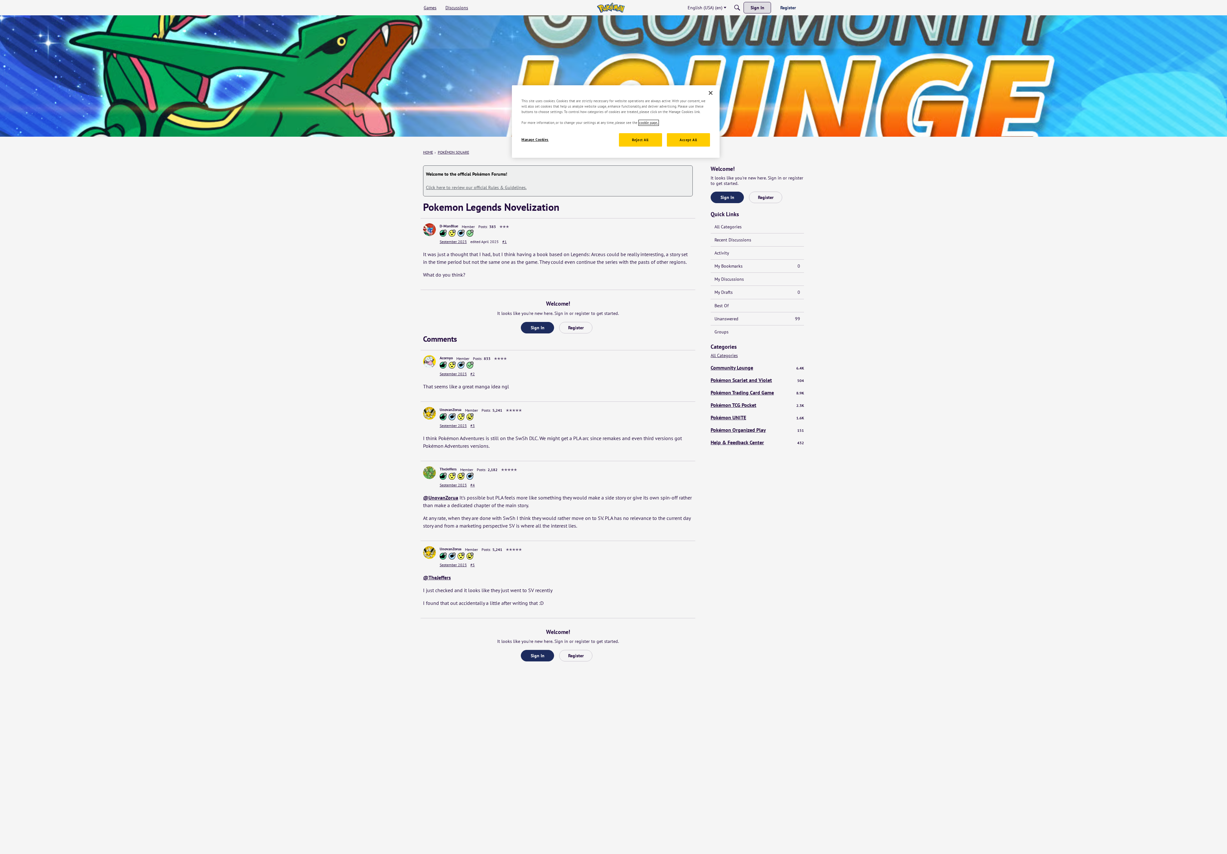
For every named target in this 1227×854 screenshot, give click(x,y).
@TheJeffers (437, 577)
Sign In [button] (537, 328)
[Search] (737, 7)
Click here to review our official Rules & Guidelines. (476, 187)
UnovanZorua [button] (450, 409)
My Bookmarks (757, 266)
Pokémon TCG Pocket (757, 405)
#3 (472, 425)
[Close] (711, 93)
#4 (472, 485)
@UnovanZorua (440, 497)
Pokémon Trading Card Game (757, 392)
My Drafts (757, 292)
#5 (472, 564)
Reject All (640, 140)
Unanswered (757, 319)
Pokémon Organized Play (757, 430)
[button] (429, 229)
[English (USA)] (611, 8)
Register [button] (576, 328)
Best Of (721, 306)
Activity (721, 253)
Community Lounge (757, 367)
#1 (504, 241)
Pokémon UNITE (757, 417)
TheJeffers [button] (448, 469)
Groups (721, 332)
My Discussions (729, 279)
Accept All (688, 140)
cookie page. (648, 122)
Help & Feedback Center (757, 442)
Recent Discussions (732, 240)
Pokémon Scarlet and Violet (757, 380)
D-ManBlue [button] (449, 226)
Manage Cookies (535, 139)
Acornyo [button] (446, 357)
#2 (472, 373)
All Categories (728, 227)
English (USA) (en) (705, 8)
